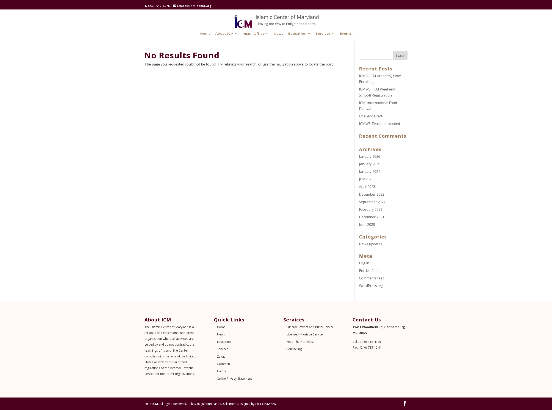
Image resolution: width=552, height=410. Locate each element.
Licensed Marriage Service (304, 334)
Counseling (294, 349)
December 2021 (371, 217)
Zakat (221, 356)
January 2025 (369, 164)
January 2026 (369, 156)
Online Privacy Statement (234, 378)
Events (346, 34)
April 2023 (367, 186)
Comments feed (371, 278)
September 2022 (372, 202)
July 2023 (366, 179)
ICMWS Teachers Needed (379, 123)
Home (205, 34)
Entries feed (368, 270)
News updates (370, 244)
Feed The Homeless (300, 342)
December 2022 (371, 194)
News (279, 34)
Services (323, 34)
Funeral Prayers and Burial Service (310, 327)
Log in (364, 263)
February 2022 (370, 209)
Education (297, 34)
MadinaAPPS (266, 404)
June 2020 (367, 224)
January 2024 (369, 171)
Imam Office (254, 34)
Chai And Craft (370, 116)
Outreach (223, 364)
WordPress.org (371, 285)
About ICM (224, 34)
